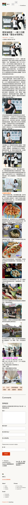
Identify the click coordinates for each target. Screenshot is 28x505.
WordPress (11, 502)
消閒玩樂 (9, 39)
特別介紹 (13, 39)
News (24, 5)
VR (3, 387)
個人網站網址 (5, 438)
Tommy (12, 37)
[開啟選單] (13, 4)
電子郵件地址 (6, 432)
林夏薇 (4, 389)
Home (21, 5)
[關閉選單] (16, 2)
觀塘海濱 (20, 389)
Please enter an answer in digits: (10, 444)
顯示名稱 (4, 425)
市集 (21, 387)
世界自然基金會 (14, 387)
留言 (3, 410)
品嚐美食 (5, 39)
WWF (8, 387)
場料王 (8, 4)
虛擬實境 (14, 389)
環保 (9, 389)
